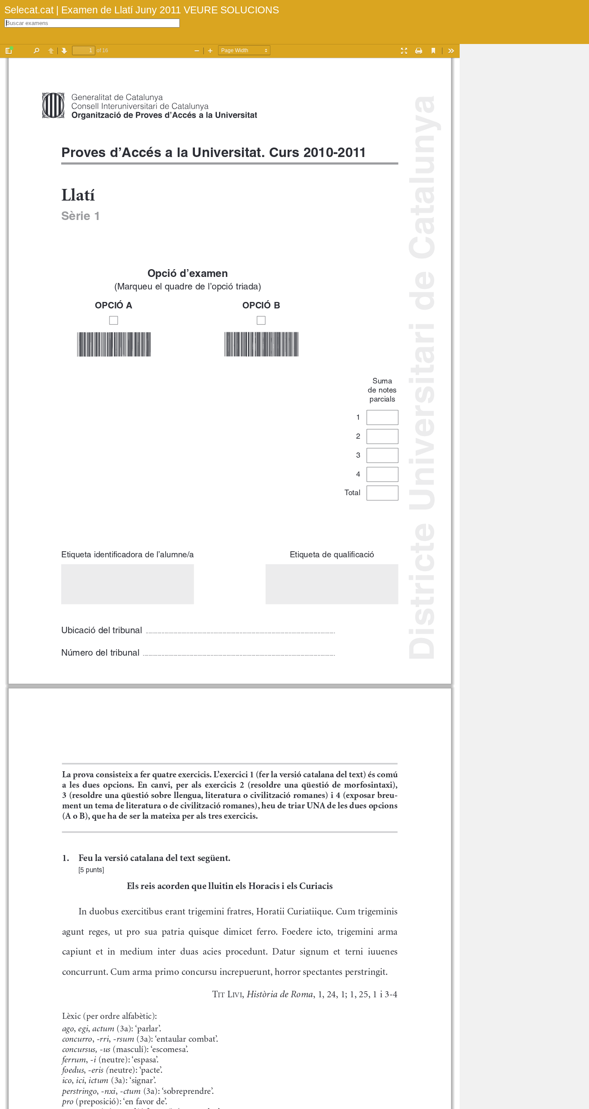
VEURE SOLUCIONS (230, 10)
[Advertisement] (524, 173)
